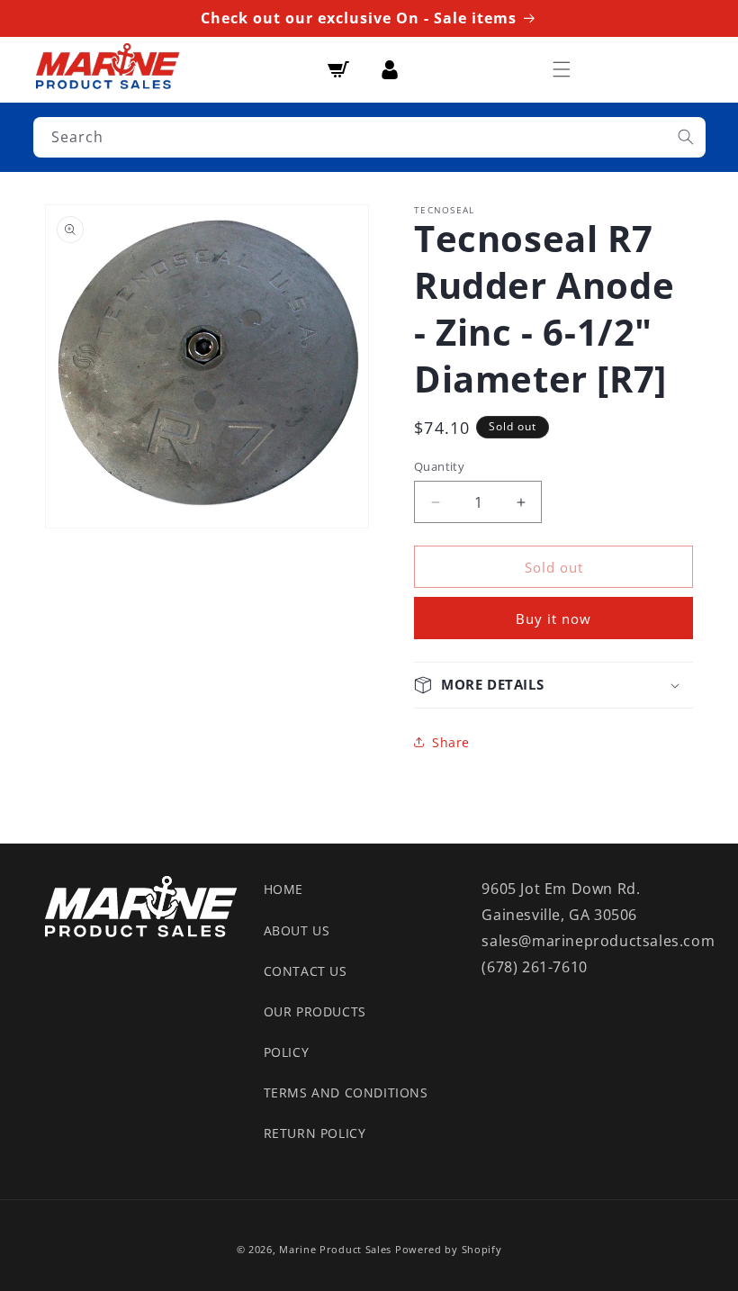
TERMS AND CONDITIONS (346, 1092)
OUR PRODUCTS (315, 1011)
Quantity (439, 466)
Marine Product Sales (335, 1249)
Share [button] (451, 742)
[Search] (686, 137)
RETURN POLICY (315, 1133)
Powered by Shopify (448, 1249)
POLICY (287, 1052)
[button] (561, 69)
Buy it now (553, 618)
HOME (283, 889)
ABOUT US (297, 930)
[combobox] (369, 137)
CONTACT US (305, 971)
